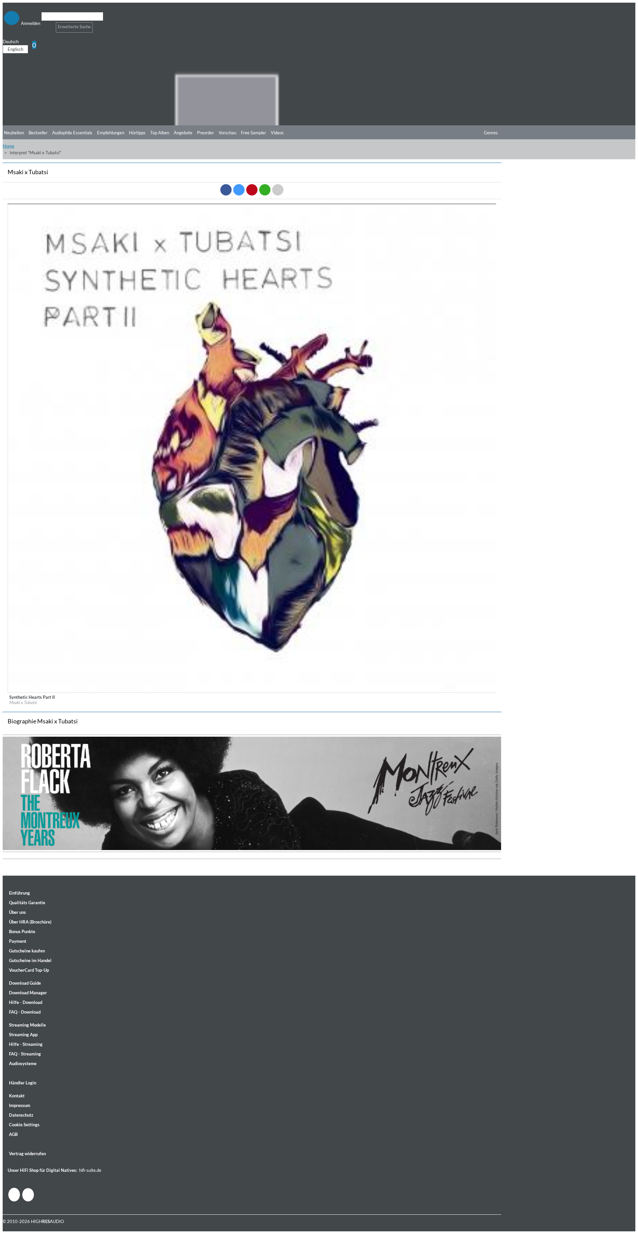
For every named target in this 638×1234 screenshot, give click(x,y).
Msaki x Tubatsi (23, 702)
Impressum (19, 1105)
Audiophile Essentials (72, 132)
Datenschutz (21, 1115)
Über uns (17, 912)
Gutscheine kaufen (27, 950)
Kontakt (17, 1095)
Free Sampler (253, 132)
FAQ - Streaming (25, 1053)
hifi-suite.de (90, 1170)
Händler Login (22, 1082)
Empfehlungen (110, 132)
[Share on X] (239, 189)
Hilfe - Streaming (26, 1044)
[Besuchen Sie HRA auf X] (28, 1194)
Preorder (205, 132)
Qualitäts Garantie (27, 902)
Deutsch (11, 41)
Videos (277, 132)
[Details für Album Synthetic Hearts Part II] (252, 691)
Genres (491, 132)
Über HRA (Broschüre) (30, 922)
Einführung (19, 893)
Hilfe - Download (25, 1002)
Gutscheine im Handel (30, 960)
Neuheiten (14, 132)
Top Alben (159, 132)
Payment (17, 941)
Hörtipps (137, 132)
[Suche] (46, 25)
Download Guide (25, 983)
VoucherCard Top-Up (29, 970)
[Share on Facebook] (226, 189)
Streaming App (23, 1034)
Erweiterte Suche (74, 26)
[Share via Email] (277, 189)
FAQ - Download (25, 1012)
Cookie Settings (24, 1124)
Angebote (183, 132)
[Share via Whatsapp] (264, 189)
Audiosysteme (23, 1063)
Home (8, 146)
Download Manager (28, 992)
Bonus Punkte (22, 931)
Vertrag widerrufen (27, 1153)
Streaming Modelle (27, 1025)
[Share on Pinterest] (252, 189)
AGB (13, 1134)
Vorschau (227, 132)
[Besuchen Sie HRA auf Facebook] (14, 1194)
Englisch (15, 49)
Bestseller (38, 132)
